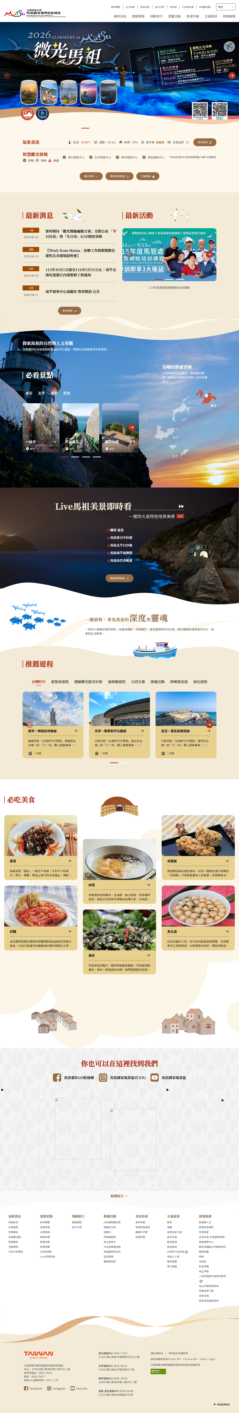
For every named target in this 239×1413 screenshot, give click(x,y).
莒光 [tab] (66, 393)
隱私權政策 (157, 1353)
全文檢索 (130, 7)
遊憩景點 (138, 16)
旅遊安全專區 (206, 1227)
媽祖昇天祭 (110, 1227)
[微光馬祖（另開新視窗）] (119, 76)
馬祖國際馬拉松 (112, 1251)
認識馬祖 (45, 1227)
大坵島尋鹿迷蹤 (112, 1246)
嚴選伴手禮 (141, 1232)
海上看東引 (110, 1242)
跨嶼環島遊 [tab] (179, 681)
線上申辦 (204, 1271)
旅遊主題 (45, 1242)
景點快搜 (45, 1237)
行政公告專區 (15, 1251)
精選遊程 (77, 1222)
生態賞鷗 (108, 1256)
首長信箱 (144, 7)
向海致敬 (13, 1227)
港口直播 (172, 1266)
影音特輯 (204, 1266)
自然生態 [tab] (138, 681)
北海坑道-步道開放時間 (211, 1237)
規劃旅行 (156, 16)
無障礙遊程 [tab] (116, 681)
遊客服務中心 (206, 1242)
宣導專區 (13, 1232)
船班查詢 (172, 1246)
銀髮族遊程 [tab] (60, 681)
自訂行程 (159, 7)
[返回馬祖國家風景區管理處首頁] (34, 13)
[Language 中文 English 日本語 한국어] (226, 6)
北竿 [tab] (41, 393)
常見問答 (204, 1232)
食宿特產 (193, 16)
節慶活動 (174, 16)
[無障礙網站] (158, 1371)
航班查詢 (172, 1242)
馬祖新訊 (13, 1222)
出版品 (202, 1261)
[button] (232, 75)
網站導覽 (115, 7)
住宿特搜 (140, 1237)
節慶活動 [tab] (158, 681)
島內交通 (172, 1237)
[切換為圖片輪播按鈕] (27, 113)
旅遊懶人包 (205, 1222)
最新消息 (120, 16)
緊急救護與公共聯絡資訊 (212, 1246)
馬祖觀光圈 (204, 7)
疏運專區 (13, 1242)
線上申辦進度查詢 (209, 1286)
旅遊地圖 (45, 1246)
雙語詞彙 (204, 1251)
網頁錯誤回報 (223, 1404)
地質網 (173, 7)
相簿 (201, 1256)
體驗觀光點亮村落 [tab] (88, 681)
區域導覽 (45, 1222)
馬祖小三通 (173, 1256)
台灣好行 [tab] (39, 681)
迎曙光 (107, 1232)
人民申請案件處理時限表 (212, 1276)
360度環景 (46, 1251)
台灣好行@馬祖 (175, 1251)
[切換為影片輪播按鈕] (42, 113)
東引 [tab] (28, 393)
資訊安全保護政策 (178, 1353)
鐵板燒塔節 (110, 1261)
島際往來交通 (174, 1232)
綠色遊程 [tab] (200, 681)
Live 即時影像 (47, 1256)
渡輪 (169, 1227)
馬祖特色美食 (142, 1227)
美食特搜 (140, 1222)
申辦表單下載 (206, 1291)
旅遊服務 (229, 16)
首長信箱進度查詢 (209, 1300)
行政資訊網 (188, 7)
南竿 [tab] (54, 393)
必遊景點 (45, 1232)
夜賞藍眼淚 (110, 1237)
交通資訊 (211, 16)
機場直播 (172, 1261)
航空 (169, 1222)
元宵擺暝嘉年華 (112, 1222)
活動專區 (13, 1246)
